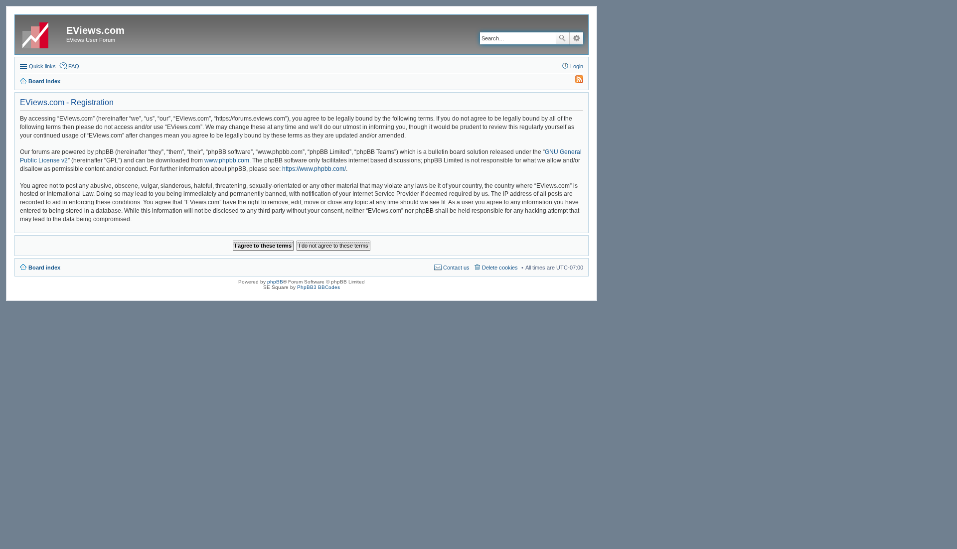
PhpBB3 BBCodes (318, 287)
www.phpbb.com (226, 160)
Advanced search (576, 38)
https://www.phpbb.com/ (314, 168)
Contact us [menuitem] (456, 268)
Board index (44, 268)
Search (562, 38)
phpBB (275, 281)
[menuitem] (574, 81)
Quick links (42, 66)
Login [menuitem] (576, 66)
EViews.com (95, 30)
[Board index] (41, 33)
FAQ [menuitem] (73, 66)
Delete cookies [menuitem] (500, 268)
